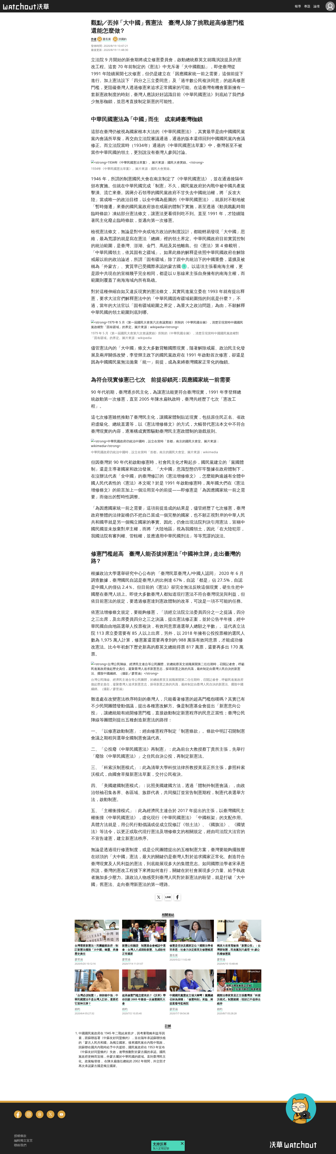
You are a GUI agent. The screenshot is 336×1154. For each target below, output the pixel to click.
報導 (298, 6)
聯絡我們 (20, 1145)
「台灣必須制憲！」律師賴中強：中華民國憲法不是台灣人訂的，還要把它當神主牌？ (96, 999)
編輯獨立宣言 (23, 1140)
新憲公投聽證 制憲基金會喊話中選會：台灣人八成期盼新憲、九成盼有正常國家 (144, 949)
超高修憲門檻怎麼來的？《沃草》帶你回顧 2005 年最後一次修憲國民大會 (144, 999)
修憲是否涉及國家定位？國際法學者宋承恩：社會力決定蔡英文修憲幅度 (191, 947)
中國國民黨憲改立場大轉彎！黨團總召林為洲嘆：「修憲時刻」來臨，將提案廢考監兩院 (191, 999)
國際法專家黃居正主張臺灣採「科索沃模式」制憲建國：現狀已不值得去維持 (239, 999)
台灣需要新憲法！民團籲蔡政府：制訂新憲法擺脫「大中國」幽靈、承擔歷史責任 (96, 949)
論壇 (316, 6)
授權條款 (20, 1136)
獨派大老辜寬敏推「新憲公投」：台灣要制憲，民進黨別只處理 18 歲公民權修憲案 (239, 949)
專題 (307, 6)
